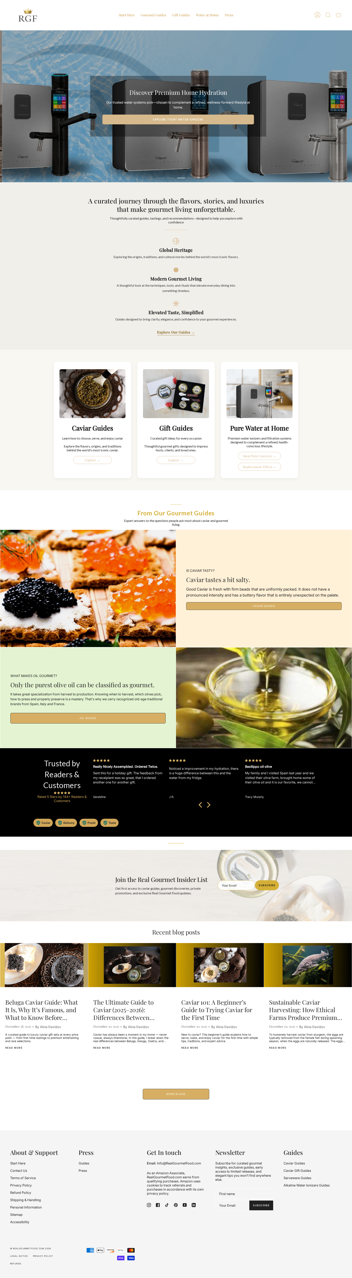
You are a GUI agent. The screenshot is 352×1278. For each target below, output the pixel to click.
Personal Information (26, 1207)
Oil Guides (88, 718)
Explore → (92, 460)
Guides (84, 1163)
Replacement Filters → (259, 467)
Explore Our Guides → (176, 332)
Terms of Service (23, 1178)
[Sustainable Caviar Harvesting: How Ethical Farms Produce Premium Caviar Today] (308, 965)
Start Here (17, 1163)
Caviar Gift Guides (297, 1171)
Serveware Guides (297, 1178)
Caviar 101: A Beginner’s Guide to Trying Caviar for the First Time (216, 1010)
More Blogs (175, 1094)
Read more (13, 1047)
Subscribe (267, 885)
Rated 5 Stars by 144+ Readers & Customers (62, 799)
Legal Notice (19, 1256)
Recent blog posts (176, 932)
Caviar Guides (264, 606)
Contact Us (18, 1171)
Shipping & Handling (25, 1200)
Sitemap (16, 1215)
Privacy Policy (21, 1185)
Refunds (15, 1263)
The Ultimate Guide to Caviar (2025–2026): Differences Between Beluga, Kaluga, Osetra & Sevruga (127, 1010)
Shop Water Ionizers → (259, 456)
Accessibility (19, 1222)
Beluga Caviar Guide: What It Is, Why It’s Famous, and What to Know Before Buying (41, 1010)
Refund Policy (20, 1193)
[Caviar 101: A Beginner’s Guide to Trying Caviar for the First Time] (220, 965)
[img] (61, 793)
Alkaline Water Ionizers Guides (307, 1185)
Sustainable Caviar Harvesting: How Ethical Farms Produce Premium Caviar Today (303, 1010)
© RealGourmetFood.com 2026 (30, 1248)
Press (83, 1171)
